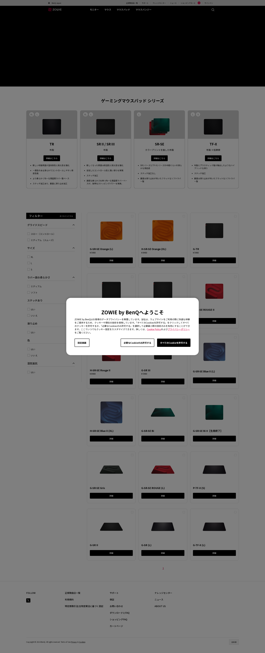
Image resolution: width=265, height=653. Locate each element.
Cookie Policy (154, 329)
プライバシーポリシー (179, 329)
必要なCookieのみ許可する (137, 342)
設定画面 (82, 342)
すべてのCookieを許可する (173, 342)
